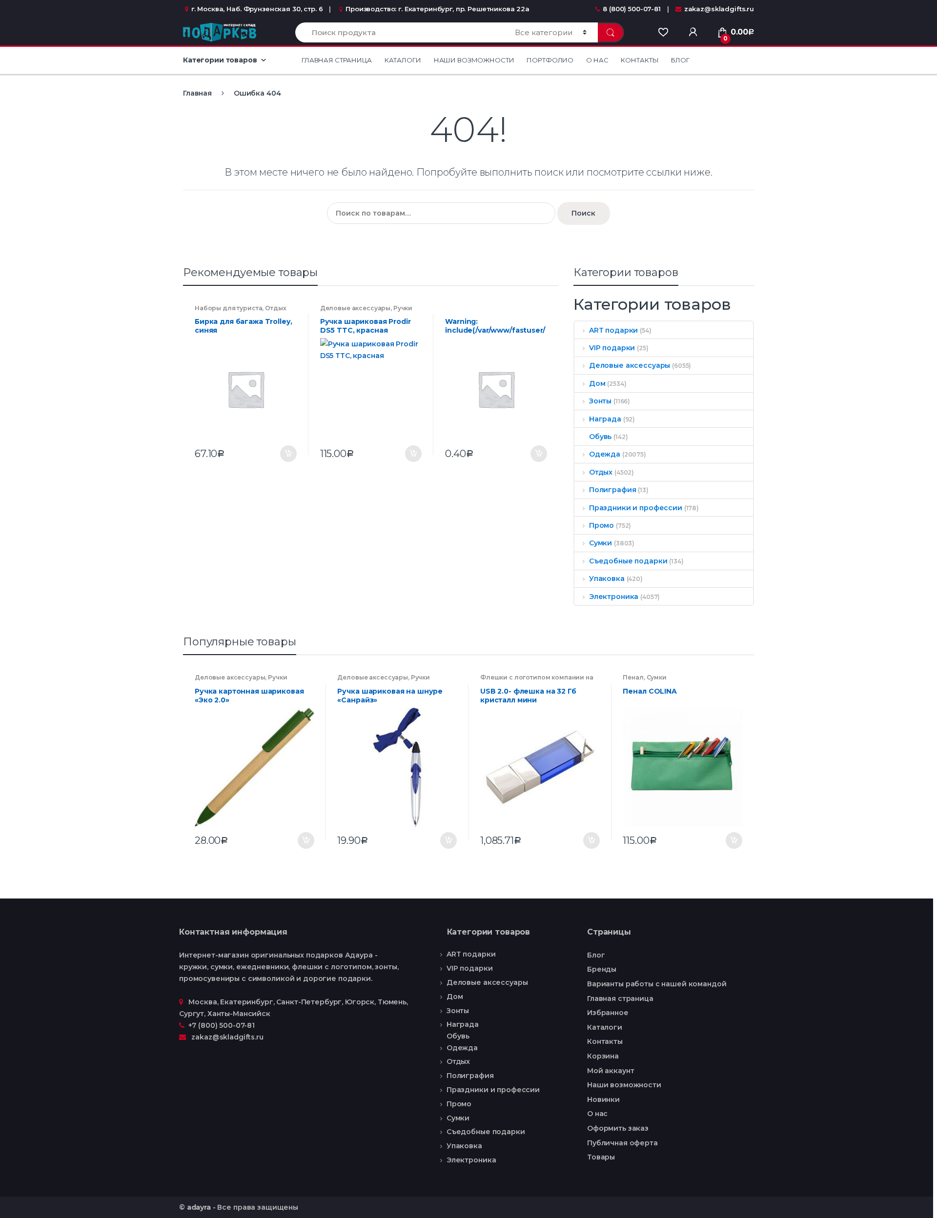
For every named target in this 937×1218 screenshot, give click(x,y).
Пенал (633, 677)
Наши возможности (474, 60)
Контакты (639, 60)
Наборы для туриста (228, 308)
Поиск (583, 213)
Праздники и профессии (635, 507)
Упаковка (607, 578)
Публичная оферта (622, 1142)
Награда (605, 419)
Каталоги (403, 60)
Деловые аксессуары (355, 308)
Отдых (275, 308)
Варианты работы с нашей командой (657, 983)
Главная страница (337, 60)
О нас (597, 60)
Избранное (608, 1012)
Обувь (600, 436)
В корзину (288, 453)
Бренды (601, 969)
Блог (680, 60)
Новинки (603, 1099)
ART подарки (613, 330)
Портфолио (550, 60)
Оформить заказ (618, 1128)
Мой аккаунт (610, 1070)
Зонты (600, 401)
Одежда (604, 454)
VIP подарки (612, 347)
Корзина (603, 1056)
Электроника (613, 596)
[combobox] (399, 32)
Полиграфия (612, 489)
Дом (597, 383)
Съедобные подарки (628, 561)
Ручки (402, 308)
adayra (199, 1207)
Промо (601, 525)
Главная (197, 93)
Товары (601, 1157)
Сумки (600, 543)
